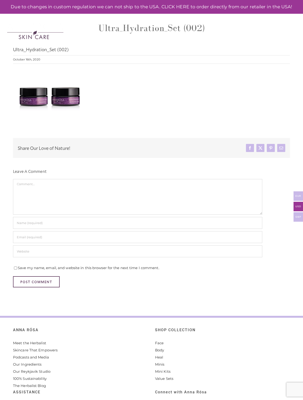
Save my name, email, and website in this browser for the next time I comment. (88, 268)
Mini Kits (162, 371)
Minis (160, 364)
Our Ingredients (27, 364)
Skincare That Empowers (35, 350)
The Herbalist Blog (29, 385)
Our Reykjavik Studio (31, 371)
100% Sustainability (30, 378)
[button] (288, 24)
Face (159, 343)
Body (159, 350)
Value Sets (164, 378)
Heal (159, 357)
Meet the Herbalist (29, 343)
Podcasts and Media (31, 357)
